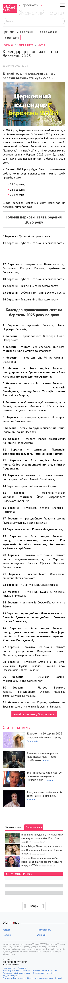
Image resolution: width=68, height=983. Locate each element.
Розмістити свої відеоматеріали (16, 973)
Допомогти (30, 5)
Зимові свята (12, 37)
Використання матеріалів (44, 973)
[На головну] (42, 13)
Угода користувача (11, 975)
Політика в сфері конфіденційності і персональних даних (28, 978)
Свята (41, 45)
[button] (34, 906)
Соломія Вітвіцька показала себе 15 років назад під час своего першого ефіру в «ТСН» (41, 861)
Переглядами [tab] (34, 827)
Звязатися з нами (49, 970)
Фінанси (41, 934)
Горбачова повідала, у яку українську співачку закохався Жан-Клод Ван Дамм (42, 838)
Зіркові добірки (48, 31)
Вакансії (58, 978)
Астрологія (32, 741)
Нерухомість (44, 929)
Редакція (22, 968)
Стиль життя (25, 45)
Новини (46, 760)
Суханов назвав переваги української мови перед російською (42, 756)
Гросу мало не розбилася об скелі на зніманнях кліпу (44, 793)
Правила (36, 970)
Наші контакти (9, 968)
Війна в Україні (25, 31)
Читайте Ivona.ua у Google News (34, 714)
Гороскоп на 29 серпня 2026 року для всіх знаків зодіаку (44, 735)
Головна (8, 45)
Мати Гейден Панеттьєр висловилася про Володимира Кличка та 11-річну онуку (41, 850)
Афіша (6, 929)
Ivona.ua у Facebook (11, 970)
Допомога (26, 970)
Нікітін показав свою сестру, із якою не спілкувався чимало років (44, 776)
